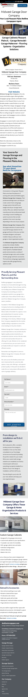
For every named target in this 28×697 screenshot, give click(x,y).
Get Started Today (14, 425)
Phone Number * (9, 401)
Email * (6, 387)
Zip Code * (7, 394)
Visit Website (14, 92)
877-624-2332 (10, 635)
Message (6, 409)
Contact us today (14, 564)
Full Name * (7, 379)
